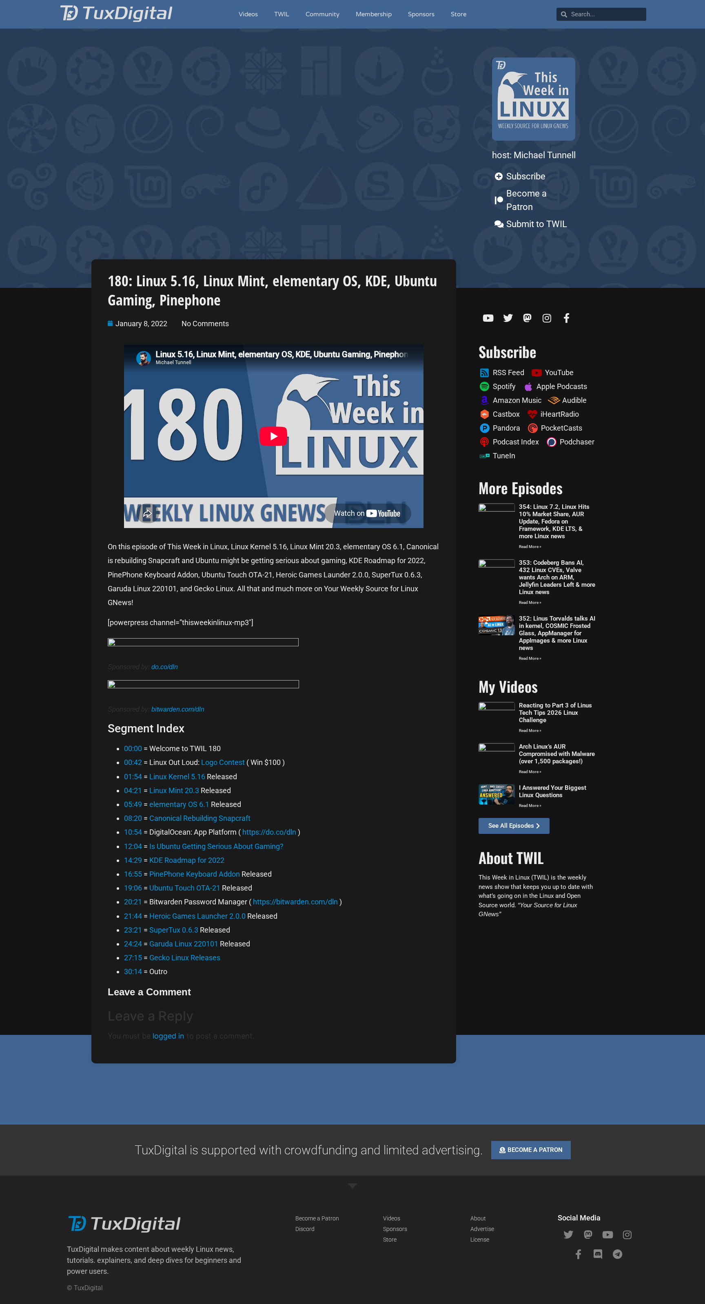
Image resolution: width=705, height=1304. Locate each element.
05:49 (133, 804)
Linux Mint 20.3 (174, 790)
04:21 (133, 790)
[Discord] (598, 1254)
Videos (248, 14)
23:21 (133, 930)
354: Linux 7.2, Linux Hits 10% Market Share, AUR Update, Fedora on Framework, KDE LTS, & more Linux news (554, 521)
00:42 (133, 762)
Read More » (530, 546)
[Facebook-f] (566, 318)
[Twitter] (508, 318)
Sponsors (421, 14)
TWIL (281, 14)
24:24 (133, 943)
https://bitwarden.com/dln (295, 901)
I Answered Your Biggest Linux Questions (552, 791)
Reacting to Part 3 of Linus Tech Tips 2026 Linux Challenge (555, 713)
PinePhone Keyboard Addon (194, 874)
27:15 (133, 957)
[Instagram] (547, 318)
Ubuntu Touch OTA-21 (184, 888)
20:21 (133, 901)
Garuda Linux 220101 (183, 943)
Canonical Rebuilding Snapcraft (200, 818)
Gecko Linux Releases (184, 957)
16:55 (133, 874)
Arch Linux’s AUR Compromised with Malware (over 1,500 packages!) (557, 754)
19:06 (133, 888)
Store (458, 14)
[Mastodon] (527, 318)
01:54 (133, 776)
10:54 (133, 832)
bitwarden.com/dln (177, 709)
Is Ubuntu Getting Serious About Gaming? (216, 846)
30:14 (133, 971)
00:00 (133, 748)
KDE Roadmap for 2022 (186, 860)
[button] (161, 1260)
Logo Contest (223, 762)
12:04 (133, 846)
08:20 (133, 818)
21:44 (133, 916)
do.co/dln (164, 666)
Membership (374, 14)
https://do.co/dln (269, 832)
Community (322, 14)
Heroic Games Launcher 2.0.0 (197, 916)
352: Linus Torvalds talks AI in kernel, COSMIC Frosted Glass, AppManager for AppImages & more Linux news (557, 633)
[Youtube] (488, 318)
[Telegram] (617, 1254)
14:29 (133, 860)
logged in (168, 1036)
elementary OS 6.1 (179, 804)
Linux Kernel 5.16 (177, 776)
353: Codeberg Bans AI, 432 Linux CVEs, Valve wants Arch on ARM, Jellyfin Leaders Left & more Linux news (557, 577)
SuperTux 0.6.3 (173, 930)
